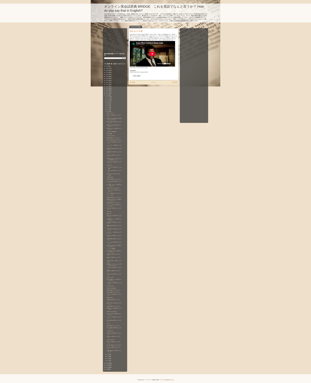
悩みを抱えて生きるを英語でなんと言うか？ (114, 251)
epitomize (109, 213)
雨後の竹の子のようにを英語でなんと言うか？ (114, 200)
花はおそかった (110, 113)
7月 (108, 107)
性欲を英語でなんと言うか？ (114, 325)
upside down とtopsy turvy (113, 188)
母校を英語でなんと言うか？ (114, 306)
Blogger (172, 379)
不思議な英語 (110, 177)
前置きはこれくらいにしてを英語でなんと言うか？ (114, 264)
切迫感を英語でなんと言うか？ (114, 197)
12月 (108, 96)
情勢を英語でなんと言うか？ (114, 290)
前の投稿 (174, 82)
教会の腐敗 (109, 133)
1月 (108, 360)
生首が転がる (110, 331)
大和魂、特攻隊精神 (111, 131)
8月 (108, 105)
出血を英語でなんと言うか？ (114, 292)
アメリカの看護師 (111, 248)
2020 (107, 78)
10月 (108, 101)
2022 (107, 74)
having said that (110, 339)
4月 (108, 354)
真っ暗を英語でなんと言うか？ (114, 345)
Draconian (109, 211)
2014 (107, 91)
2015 (107, 88)
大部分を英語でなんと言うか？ (114, 179)
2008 (107, 369)
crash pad (109, 165)
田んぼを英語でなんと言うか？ (114, 139)
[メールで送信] (133, 76)
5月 (108, 111)
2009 (107, 367)
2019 (107, 80)
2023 (107, 72)
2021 (107, 76)
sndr (161, 379)
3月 (108, 356)
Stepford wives (110, 286)
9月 (108, 103)
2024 (107, 70)
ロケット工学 (110, 195)
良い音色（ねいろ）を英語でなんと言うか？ (114, 185)
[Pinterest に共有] (140, 76)
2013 (107, 93)
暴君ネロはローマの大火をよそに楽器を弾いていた (114, 159)
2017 (107, 84)
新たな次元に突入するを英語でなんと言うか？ (114, 246)
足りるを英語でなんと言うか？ (114, 193)
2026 (107, 66)
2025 (107, 68)
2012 (107, 95)
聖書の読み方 (110, 297)
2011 (107, 363)
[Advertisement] (114, 39)
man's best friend (111, 135)
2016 (107, 86)
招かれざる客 (110, 277)
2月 (108, 358)
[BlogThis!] (135, 76)
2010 (107, 365)
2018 (107, 82)
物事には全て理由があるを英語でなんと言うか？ (114, 119)
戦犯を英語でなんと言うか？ (114, 137)
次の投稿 (132, 82)
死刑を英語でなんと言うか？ (114, 202)
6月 (108, 109)
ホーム (153, 82)
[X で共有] (137, 76)
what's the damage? (111, 288)
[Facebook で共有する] (138, 76)
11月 (108, 99)
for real (108, 323)
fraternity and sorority (112, 311)
